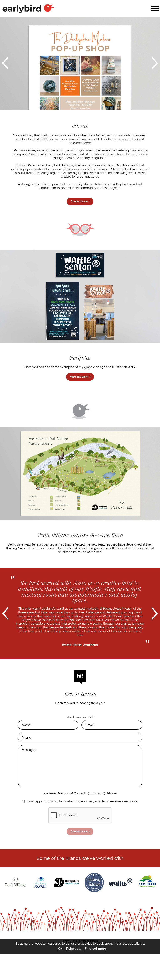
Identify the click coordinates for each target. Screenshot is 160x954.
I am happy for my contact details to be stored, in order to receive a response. (82, 801)
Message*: (29, 750)
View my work (79, 376)
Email (96, 793)
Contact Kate (79, 201)
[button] (155, 8)
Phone (112, 793)
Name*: (27, 725)
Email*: (90, 725)
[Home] (56, 8)
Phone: (27, 737)
